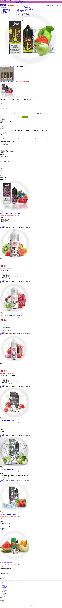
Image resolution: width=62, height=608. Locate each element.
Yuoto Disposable (19, 1)
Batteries (17, 14)
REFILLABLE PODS (6, 10)
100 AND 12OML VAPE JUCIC (21, 10)
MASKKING (18, 3)
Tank (17, 15)
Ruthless (19, 8)
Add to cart (25, 116)
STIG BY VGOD (19, 2)
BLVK (17, 12)
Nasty (19, 9)
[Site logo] (7, 6)
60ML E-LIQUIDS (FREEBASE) (21, 6)
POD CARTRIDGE (6, 9)
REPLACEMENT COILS (7, 8)
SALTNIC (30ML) (19, 11)
